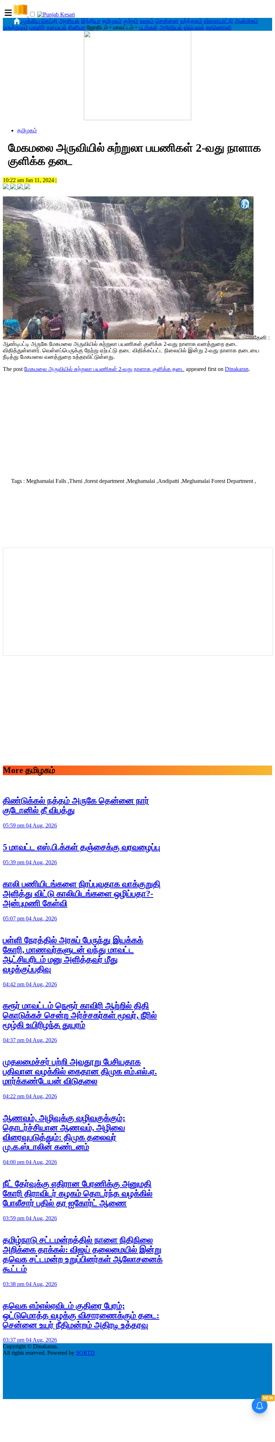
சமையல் (57, 27)
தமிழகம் (112, 21)
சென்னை (167, 21)
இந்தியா (91, 21)
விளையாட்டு (218, 21)
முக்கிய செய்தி (39, 21)
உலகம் (147, 21)
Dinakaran (237, 369)
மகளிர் (37, 27)
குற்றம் (130, 21)
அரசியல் (69, 21)
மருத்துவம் (15, 27)
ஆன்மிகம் (246, 21)
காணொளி (219, 27)
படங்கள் (148, 27)
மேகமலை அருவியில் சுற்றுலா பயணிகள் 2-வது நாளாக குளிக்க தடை (104, 369)
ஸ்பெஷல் (194, 27)
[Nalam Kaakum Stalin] (137, 118)
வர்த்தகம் (191, 21)
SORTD (85, 1353)
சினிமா (76, 27)
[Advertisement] (137, 423)
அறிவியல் (170, 27)
